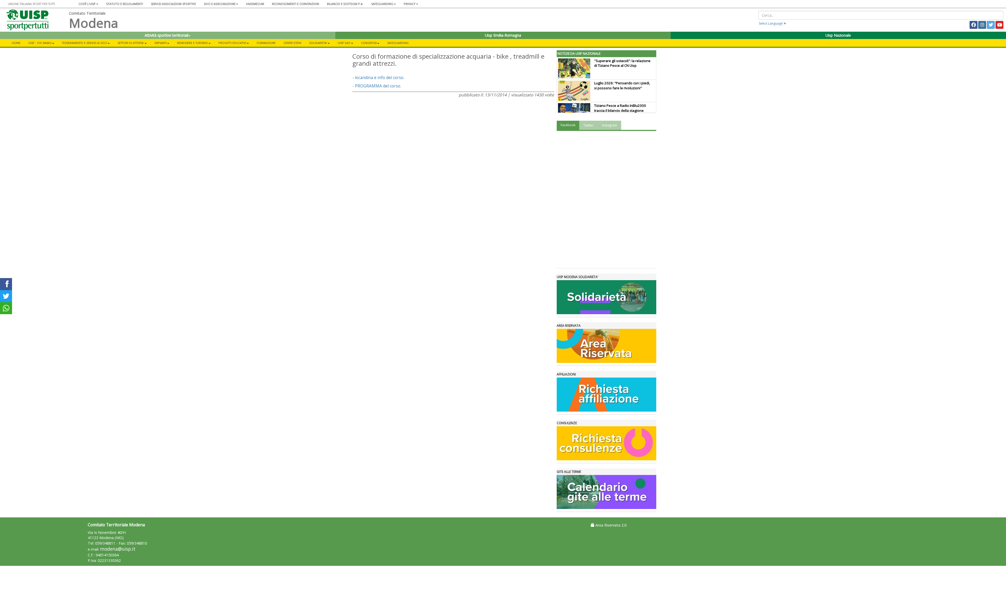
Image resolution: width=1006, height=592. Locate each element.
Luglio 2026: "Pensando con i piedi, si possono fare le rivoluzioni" (622, 85)
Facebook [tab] (568, 125)
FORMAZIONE (266, 43)
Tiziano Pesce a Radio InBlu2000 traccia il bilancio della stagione (620, 108)
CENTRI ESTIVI (292, 43)
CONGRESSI (369, 43)
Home (16, 43)
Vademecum (255, 4)
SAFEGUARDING (382, 4)
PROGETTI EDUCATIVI (232, 43)
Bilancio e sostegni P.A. (345, 4)
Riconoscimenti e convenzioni (295, 4)
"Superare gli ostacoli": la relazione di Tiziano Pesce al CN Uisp (622, 63)
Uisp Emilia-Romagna (503, 35)
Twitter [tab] (588, 125)
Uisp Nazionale (838, 35)
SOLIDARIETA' (318, 43)
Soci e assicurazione (220, 4)
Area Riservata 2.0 (610, 525)
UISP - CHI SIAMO (40, 43)
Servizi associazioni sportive (173, 4)
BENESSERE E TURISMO (192, 43)
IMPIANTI (161, 43)
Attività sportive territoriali (166, 35)
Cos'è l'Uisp (87, 4)
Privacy (409, 4)
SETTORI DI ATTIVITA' (131, 43)
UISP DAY (344, 43)
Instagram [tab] (609, 125)
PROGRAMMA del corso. (378, 86)
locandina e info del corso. (379, 77)
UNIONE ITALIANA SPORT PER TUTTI (31, 4)
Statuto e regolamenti (124, 4)
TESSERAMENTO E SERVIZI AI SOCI (84, 43)
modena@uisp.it (117, 549)
